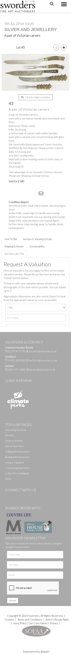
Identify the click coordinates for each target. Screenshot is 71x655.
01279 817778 (16, 351)
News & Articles (14, 440)
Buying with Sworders (17, 457)
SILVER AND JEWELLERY (30, 29)
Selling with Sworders (17, 451)
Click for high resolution (37, 97)
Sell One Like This (14, 253)
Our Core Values (38, 623)
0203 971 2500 (16, 369)
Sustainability (37, 246)
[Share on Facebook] (13, 194)
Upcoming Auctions (15, 429)
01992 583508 (16, 360)
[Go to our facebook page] (8, 495)
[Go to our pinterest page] (22, 495)
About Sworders (14, 446)
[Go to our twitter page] (15, 495)
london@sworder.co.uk (41, 369)
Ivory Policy (19, 623)
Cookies (9, 619)
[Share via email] (41, 194)
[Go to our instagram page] (34, 194)
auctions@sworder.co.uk (42, 351)
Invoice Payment (14, 462)
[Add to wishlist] (64, 47)
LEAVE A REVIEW (18, 380)
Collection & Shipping (17, 473)
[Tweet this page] (20, 194)
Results (9, 435)
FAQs (8, 478)
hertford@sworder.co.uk (43, 360)
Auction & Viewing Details (37, 239)
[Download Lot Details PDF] (56, 47)
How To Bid (10, 239)
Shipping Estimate (14, 246)
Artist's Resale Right (57, 619)
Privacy (54, 623)
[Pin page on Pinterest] (27, 194)
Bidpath (45, 651)
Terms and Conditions (30, 619)
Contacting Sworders (17, 467)
